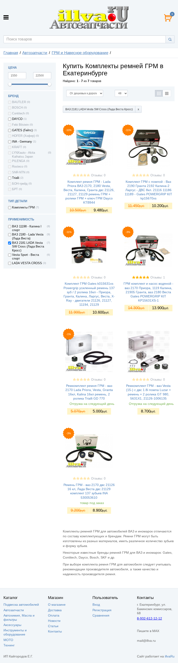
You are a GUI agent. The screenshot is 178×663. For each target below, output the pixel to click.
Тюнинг (9, 645)
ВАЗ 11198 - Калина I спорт (26, 228)
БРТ (15, 189)
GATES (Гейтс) (22, 130)
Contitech (18, 113)
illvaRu (170, 656)
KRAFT (17, 147)
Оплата (53, 615)
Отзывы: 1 (157, 277)
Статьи (53, 626)
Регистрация (101, 610)
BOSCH (17, 107)
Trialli (15, 178)
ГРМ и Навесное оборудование (80, 53)
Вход (96, 604)
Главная (10, 53)
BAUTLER (19, 102)
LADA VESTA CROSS (27, 263)
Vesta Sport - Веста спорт (25, 256)
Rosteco (17, 166)
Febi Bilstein (20, 124)
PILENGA (18, 161)
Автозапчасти (34, 53)
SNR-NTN (18, 172)
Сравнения (100, 615)
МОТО (8, 640)
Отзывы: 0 (98, 175)
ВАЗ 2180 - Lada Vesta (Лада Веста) (27, 236)
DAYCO (17, 119)
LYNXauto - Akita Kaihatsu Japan (23, 154)
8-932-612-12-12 (149, 618)
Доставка (55, 610)
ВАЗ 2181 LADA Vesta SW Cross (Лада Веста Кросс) (28, 246)
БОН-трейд (20, 183)
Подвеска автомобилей (21, 604)
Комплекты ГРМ (23, 207)
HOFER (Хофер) (23, 135)
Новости (54, 621)
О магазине (57, 604)
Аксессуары (12, 625)
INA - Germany (22, 141)
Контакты (55, 631)
